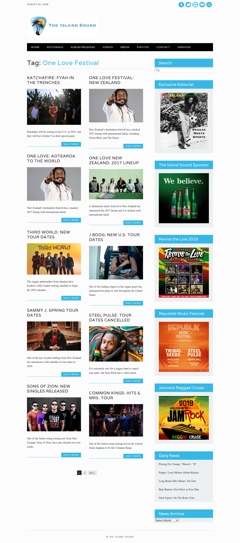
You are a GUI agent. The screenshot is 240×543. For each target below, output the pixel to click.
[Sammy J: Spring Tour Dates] (54, 349)
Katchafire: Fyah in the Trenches (50, 80)
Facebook (181, 4)
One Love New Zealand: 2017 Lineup (114, 160)
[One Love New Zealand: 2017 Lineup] (116, 198)
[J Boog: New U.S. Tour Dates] (116, 278)
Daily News (71, 144)
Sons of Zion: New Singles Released (48, 389)
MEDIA (124, 47)
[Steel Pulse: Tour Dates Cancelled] (116, 360)
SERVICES (184, 47)
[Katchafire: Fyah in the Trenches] (54, 124)
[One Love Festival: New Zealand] (116, 121)
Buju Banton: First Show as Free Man (179, 489)
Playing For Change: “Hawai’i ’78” (177, 464)
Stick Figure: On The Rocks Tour (176, 498)
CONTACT (163, 47)
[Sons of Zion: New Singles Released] (54, 430)
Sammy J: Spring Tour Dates (52, 313)
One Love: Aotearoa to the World (51, 158)
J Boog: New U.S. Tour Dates (114, 237)
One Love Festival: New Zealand (111, 80)
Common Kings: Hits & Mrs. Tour (115, 395)
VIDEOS (108, 47)
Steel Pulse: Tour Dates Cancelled (110, 318)
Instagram (195, 4)
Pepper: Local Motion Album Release (179, 472)
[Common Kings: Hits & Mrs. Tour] (116, 435)
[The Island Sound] (62, 35)
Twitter (188, 4)
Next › (92, 472)
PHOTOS (143, 47)
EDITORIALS (55, 47)
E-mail (202, 4)
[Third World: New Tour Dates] (54, 273)
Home (35, 47)
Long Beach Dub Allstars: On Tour (177, 481)
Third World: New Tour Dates (48, 235)
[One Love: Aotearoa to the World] (54, 199)
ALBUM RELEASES (83, 47)
